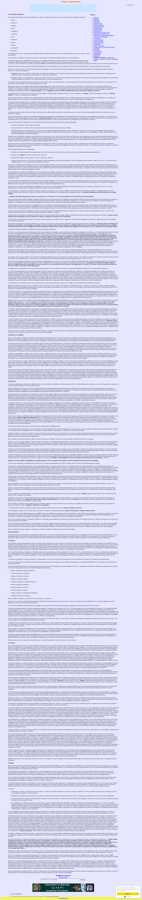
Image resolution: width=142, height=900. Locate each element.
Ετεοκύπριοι (97, 22)
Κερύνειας (96, 59)
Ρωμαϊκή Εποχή (98, 28)
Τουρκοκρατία (97, 35)
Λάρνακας (102, 59)
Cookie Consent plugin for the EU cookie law (128, 897)
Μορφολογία (97, 54)
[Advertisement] (63, 8)
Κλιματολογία (97, 53)
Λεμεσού (108, 59)
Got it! (128, 894)
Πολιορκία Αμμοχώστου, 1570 (102, 32)
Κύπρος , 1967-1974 (99, 45)
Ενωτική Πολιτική (98, 39)
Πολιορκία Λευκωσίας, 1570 (101, 34)
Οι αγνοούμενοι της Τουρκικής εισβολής (104, 47)
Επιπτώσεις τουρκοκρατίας (101, 37)
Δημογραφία (97, 50)
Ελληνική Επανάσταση (108, 35)
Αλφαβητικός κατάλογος (63, 875)
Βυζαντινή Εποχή (98, 29)
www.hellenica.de (63, 898)
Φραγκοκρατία (97, 31)
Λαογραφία (96, 48)
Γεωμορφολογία (98, 51)
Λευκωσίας (115, 59)
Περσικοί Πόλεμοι (98, 25)
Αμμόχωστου (110, 57)
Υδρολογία (96, 56)
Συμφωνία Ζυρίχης (98, 42)
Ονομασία (96, 19)
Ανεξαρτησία (97, 44)
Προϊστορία (97, 20)
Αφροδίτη (96, 17)
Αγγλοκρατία (97, 38)
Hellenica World (63, 877)
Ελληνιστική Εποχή (99, 26)
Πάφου (95, 60)
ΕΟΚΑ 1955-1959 (98, 41)
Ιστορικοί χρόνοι (98, 23)
